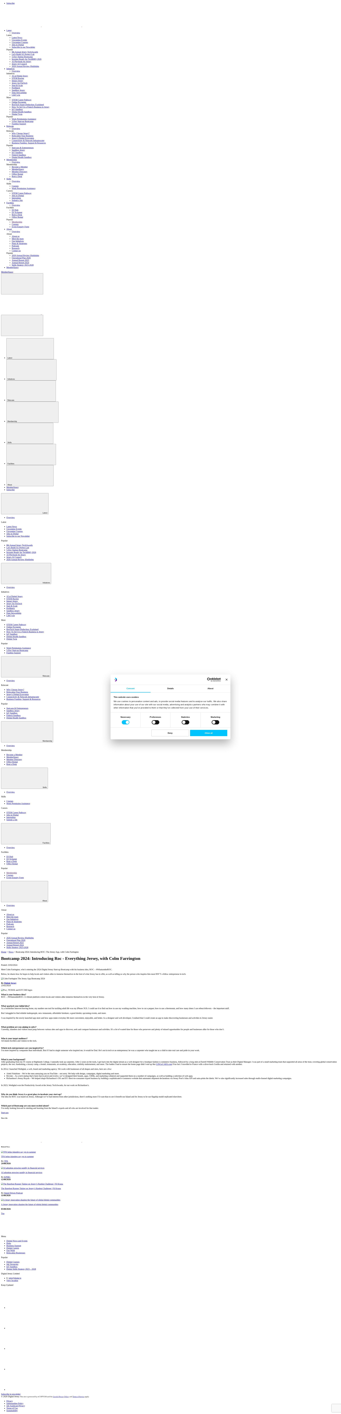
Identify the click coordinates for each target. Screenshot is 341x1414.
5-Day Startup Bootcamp (22, 57)
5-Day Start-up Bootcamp (22, 121)
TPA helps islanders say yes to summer (17, 1156)
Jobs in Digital (18, 45)
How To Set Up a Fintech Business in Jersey (30, 107)
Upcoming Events (19, 40)
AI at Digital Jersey (20, 76)
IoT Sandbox (17, 109)
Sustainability (12, 1410)
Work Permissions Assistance (24, 119)
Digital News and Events (16, 1241)
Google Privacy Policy (61, 1397)
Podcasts (15, 246)
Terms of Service (78, 1397)
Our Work (10, 1250)
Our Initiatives (18, 241)
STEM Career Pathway (21, 100)
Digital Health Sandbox (22, 112)
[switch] (155, 722)
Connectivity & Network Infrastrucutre (28, 140)
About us (15, 236)
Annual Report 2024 (20, 263)
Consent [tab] (131, 688)
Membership (11, 160)
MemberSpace (18, 169)
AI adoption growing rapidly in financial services (21, 1172)
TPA (6, 1161)
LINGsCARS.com (164, 1064)
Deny (170, 733)
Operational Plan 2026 (21, 258)
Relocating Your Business (22, 136)
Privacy (9, 1401)
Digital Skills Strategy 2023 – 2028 (21, 1269)
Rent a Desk (17, 176)
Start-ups (5, 1113)
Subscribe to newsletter (11, 1394)
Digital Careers (12, 1248)
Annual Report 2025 (20, 260)
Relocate (10, 126)
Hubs (8, 1243)
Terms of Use (12, 1408)
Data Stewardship (19, 93)
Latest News (17, 37)
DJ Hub (15, 210)
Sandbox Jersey (18, 90)
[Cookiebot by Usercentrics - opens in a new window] (209, 680)
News (11, 952)
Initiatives (10, 69)
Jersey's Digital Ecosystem (23, 138)
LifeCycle (16, 95)
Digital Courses (12, 1262)
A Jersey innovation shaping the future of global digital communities (29, 1204)
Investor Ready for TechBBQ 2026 (26, 59)
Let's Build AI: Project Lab (23, 54)
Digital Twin (17, 114)
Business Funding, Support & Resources (29, 143)
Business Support (13, 1246)
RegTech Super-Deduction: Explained (28, 104)
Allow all (209, 733)
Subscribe (10, 3)
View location (12, 1280)
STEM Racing (18, 78)
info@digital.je (15, 1278)
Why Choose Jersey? (20, 133)
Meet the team (18, 239)
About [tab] (210, 688)
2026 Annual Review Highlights (25, 66)
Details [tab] (170, 688)
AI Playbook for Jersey (21, 61)
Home (3, 952)
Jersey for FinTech (19, 83)
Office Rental (17, 174)
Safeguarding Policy (14, 1403)
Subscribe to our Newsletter (23, 47)
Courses (15, 186)
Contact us (16, 251)
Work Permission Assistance (23, 188)
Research (15, 248)
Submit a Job (17, 200)
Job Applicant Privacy (15, 1406)
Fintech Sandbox (19, 155)
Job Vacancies (12, 1264)
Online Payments (19, 102)
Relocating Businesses (15, 1253)
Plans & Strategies (19, 243)
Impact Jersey (17, 81)
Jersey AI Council (19, 64)
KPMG (7, 1177)
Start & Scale (17, 85)
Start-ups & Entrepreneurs (23, 148)
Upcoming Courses (20, 42)
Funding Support (19, 124)
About (9, 229)
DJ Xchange (17, 212)
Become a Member (20, 167)
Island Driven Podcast (13, 1193)
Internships (16, 198)
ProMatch (16, 88)
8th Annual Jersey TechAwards (25, 52)
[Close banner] (227, 680)
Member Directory (19, 172)
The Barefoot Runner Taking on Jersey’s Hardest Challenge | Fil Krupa (31, 1188)
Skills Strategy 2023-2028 (23, 265)
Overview (16, 33)
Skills (8, 179)
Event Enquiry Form (20, 227)
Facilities (10, 203)
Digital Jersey (10, 983)
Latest (8, 30)
